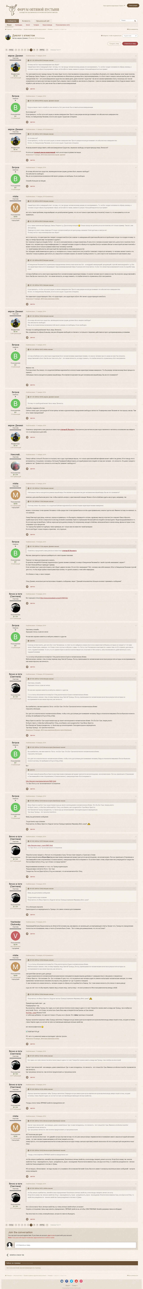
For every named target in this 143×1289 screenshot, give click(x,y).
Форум (9, 25)
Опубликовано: (36, 56)
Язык (67, 1285)
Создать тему (114, 43)
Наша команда (47, 25)
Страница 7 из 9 (55, 50)
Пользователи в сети (63, 25)
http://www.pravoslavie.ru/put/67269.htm (54, 598)
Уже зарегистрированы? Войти (113, 6)
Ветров (15, 96)
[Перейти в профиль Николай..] (15, 466)
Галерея (36, 25)
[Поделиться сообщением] (135, 56)
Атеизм (42, 38)
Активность (26, 21)
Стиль (74, 1285)
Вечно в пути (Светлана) (15, 595)
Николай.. (15, 454)
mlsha (15, 196)
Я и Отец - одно (31, 1013)
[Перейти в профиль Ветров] (15, 107)
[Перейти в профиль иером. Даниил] (8, 37)
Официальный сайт (43, 21)
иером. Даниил (22, 38)
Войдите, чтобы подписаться (112, 35)
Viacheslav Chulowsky (16, 923)
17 (136, 35)
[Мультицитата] (27, 89)
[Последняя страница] (47, 50)
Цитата (32, 89)
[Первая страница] (6, 50)
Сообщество (12, 21)
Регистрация (133, 5)
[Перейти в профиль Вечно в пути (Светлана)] (15, 608)
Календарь (18, 25)
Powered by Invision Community (71, 1288)
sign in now (51, 1235)
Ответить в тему (130, 43)
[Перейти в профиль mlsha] (15, 208)
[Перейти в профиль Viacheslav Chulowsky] (15, 936)
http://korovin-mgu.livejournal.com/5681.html (41, 781)
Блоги (28, 25)
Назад (11, 49)
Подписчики (127, 36)
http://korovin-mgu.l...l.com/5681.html (40, 845)
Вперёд (42, 49)
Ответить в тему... (24, 1245)
